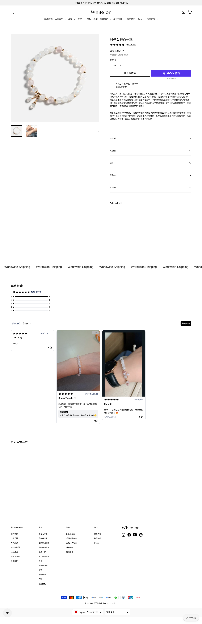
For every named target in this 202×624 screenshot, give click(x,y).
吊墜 (40, 570)
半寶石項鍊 (43, 566)
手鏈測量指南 (71, 539)
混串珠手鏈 (43, 539)
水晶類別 (104, 19)
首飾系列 (59, 19)
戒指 (89, 19)
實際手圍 (113, 60)
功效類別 (117, 19)
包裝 (111, 163)
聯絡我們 (14, 561)
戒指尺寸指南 (71, 543)
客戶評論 (14, 543)
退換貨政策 (15, 557)
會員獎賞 (97, 534)
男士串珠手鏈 (44, 557)
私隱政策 (14, 552)
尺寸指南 (113, 151)
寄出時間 (113, 138)
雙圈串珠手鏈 (44, 543)
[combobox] (87, 612)
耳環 (95, 19)
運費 (126, 55)
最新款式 (48, 19)
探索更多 (151, 19)
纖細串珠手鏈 (44, 548)
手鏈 (80, 19)
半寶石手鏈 (43, 534)
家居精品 (131, 19)
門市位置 (14, 539)
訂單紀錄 (97, 539)
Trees (96, 543)
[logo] (101, 12)
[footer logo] (138, 527)
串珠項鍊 (42, 575)
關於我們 (14, 534)
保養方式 (113, 175)
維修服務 (69, 552)
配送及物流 (70, 534)
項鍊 (70, 19)
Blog (140, 19)
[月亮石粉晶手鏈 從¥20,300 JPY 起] (116, 226)
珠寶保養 (69, 548)
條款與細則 (15, 548)
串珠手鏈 (42, 552)
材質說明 (113, 187)
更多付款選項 (171, 78)
